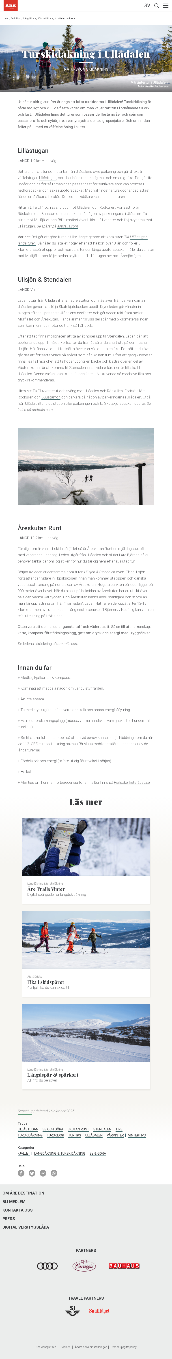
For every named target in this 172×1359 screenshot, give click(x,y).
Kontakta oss (17, 1210)
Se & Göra (16, 18)
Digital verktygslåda (25, 1227)
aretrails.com (67, 226)
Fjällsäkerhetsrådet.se (132, 782)
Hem (6, 18)
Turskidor (55, 1135)
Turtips (74, 1135)
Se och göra (53, 1129)
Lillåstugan (47, 177)
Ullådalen (94, 1135)
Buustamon (50, 397)
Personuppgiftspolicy (124, 1347)
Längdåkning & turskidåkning (38, 18)
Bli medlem (14, 1202)
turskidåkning (30, 1135)
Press (8, 1219)
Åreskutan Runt (99, 548)
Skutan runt (78, 1129)
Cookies (65, 1347)
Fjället (24, 1153)
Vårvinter (115, 1135)
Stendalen (102, 1129)
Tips (119, 1129)
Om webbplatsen (46, 1347)
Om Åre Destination (23, 1193)
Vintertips (137, 1135)
